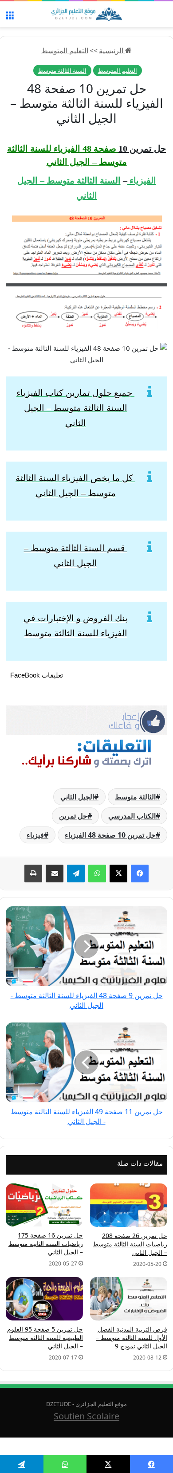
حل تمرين (73, 816)
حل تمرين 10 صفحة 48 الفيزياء (110, 835)
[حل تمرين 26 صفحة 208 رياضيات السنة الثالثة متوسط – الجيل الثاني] (128, 1205)
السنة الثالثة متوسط (62, 70)
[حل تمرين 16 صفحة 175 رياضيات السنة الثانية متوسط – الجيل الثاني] (44, 1205)
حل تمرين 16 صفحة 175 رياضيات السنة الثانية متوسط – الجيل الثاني (45, 1243)
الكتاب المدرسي (132, 816)
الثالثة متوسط (135, 797)
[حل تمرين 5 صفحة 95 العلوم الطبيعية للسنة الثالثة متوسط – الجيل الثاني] (44, 1298)
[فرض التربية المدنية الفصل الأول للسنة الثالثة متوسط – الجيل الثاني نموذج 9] (128, 1298)
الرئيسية (112, 50)
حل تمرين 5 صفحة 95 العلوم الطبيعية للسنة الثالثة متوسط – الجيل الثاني (45, 1337)
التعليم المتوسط (64, 50)
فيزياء (35, 835)
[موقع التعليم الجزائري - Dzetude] (86, 14)
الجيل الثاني (77, 797)
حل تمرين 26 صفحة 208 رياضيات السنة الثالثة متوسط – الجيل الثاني (130, 1244)
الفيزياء (141, 180)
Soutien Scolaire (86, 1416)
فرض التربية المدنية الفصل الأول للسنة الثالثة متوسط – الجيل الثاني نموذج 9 (131, 1337)
